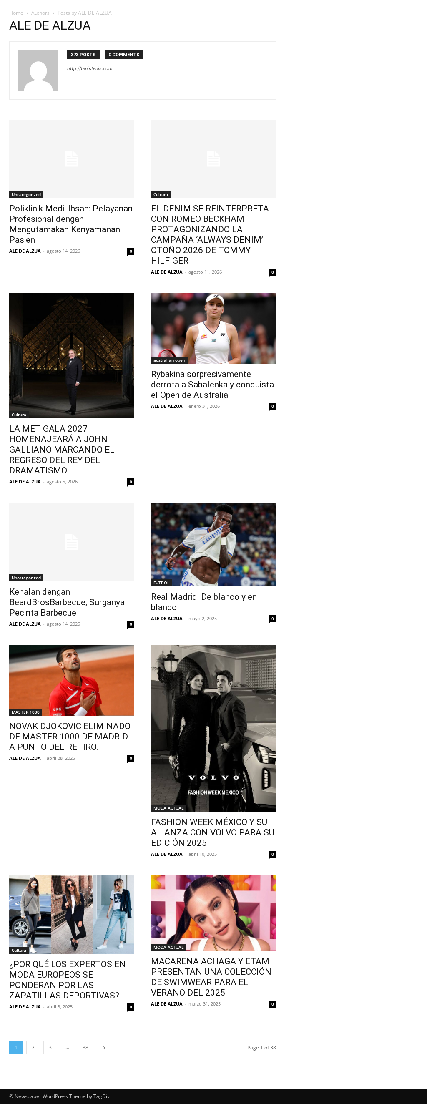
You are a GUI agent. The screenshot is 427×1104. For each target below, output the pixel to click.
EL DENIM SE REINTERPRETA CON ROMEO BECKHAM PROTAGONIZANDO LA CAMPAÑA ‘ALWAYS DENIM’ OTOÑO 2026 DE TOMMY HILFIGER (210, 235)
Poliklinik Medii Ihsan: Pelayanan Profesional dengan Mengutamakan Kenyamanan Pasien (71, 224)
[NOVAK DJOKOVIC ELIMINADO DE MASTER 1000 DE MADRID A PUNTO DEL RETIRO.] (71, 680)
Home (16, 12)
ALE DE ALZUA (25, 251)
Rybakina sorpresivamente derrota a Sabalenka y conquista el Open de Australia (212, 384)
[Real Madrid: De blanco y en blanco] (213, 544)
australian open (169, 360)
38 (85, 1047)
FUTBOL (161, 583)
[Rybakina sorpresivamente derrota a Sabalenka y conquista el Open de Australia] (213, 328)
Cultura (160, 194)
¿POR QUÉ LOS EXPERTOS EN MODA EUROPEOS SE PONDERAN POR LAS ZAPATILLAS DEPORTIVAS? (67, 980)
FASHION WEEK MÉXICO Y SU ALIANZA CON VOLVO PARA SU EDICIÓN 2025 (212, 832)
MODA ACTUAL (168, 808)
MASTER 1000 (26, 712)
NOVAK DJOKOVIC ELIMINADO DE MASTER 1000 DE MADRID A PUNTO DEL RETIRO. (70, 736)
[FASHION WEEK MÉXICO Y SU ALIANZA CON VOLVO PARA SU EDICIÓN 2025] (213, 728)
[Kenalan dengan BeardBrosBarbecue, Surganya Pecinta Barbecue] (71, 542)
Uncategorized (26, 194)
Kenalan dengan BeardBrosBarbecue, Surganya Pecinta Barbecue (67, 602)
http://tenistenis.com (90, 68)
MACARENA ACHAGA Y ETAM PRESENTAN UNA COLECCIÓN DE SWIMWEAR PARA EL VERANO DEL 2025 (211, 977)
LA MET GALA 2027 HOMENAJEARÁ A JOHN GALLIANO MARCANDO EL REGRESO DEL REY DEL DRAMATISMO (62, 449)
